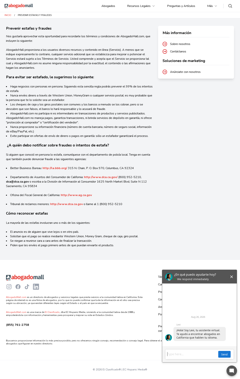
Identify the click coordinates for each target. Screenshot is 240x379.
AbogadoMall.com (16, 297)
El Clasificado (52, 312)
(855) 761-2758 (17, 325)
